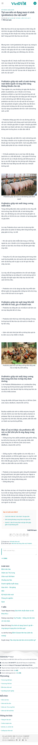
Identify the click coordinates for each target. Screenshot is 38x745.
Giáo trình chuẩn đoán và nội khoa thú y (17, 612)
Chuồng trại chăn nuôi (6, 730)
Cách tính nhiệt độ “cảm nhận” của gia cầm (17, 516)
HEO (2, 591)
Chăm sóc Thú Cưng (8, 573)
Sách (3, 602)
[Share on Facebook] (13, 534)
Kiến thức (4, 696)
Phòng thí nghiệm (7, 598)
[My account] (34, 3)
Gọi (15, 670)
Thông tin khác (6, 716)
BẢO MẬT (13, 738)
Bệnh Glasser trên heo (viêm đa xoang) (17, 634)
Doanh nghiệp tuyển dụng (9, 583)
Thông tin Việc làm (6, 719)
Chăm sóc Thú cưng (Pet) (8, 707)
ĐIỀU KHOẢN (6, 738)
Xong (5, 558)
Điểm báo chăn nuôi (6, 687)
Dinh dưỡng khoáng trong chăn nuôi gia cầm (17, 519)
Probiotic (29, 543)
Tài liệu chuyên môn (6, 723)
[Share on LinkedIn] (24, 534)
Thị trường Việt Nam (6, 680)
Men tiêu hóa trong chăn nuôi (19, 543)
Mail (18, 673)
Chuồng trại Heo (6, 580)
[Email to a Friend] (20, 534)
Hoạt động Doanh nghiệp (7, 691)
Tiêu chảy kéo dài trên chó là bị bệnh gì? (23, 640)
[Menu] (2, 3)
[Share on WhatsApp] (10, 534)
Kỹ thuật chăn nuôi (7, 10)
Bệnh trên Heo (6, 569)
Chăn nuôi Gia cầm (6, 703)
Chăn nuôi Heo (5, 700)
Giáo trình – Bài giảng (8, 587)
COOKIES (19, 738)
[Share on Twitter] (17, 534)
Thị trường (4, 676)
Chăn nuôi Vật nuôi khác (7, 710)
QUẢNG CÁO (26, 738)
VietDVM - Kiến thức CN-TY (23, 18)
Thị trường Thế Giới (6, 683)
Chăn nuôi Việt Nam (7, 576)
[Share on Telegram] (27, 534)
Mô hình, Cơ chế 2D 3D (7, 727)
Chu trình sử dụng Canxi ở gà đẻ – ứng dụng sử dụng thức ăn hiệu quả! (17, 626)
